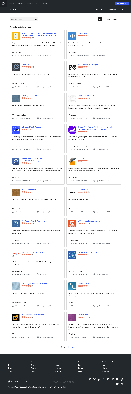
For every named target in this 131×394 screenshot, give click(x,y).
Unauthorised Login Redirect (33, 315)
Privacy (10, 371)
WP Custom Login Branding (89, 221)
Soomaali (28, 382)
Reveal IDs (82, 33)
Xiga (72, 347)
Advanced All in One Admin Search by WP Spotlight (32, 159)
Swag (80, 371)
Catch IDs (25, 64)
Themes (33, 365)
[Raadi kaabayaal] (36, 19)
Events (80, 365)
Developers (58, 368)
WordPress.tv (60, 371)
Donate (81, 368)
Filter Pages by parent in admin (34, 284)
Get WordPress (122, 3)
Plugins (33, 368)
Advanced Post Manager (31, 127)
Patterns (34, 371)
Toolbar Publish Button (87, 96)
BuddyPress (106, 371)
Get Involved (82, 362)
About (10, 362)
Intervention (83, 190)
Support (57, 365)
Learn (56, 362)
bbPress (105, 368)
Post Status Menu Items (88, 284)
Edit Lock (82, 158)
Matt (104, 365)
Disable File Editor (28, 190)
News (9, 365)
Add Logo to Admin (29, 96)
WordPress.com (107, 362)
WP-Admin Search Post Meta (33, 221)
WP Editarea (83, 315)
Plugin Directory (13, 9)
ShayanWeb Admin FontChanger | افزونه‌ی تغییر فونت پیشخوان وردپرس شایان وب (95, 128)
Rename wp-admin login (88, 64)
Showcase (34, 362)
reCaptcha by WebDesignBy (32, 252)
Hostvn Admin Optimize (87, 252)
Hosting (10, 368)
